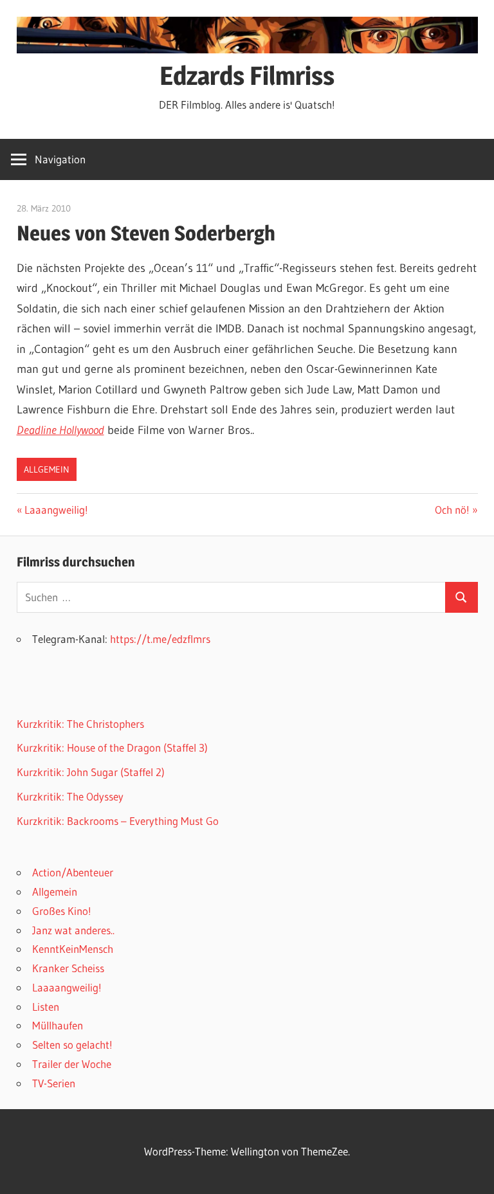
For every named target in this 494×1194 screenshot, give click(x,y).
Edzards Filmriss (247, 75)
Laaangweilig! (56, 509)
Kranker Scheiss (68, 968)
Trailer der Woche (71, 1064)
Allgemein (46, 469)
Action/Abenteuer (72, 872)
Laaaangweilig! (67, 987)
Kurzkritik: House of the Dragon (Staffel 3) (112, 747)
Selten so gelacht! (72, 1044)
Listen (45, 1006)
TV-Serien (53, 1083)
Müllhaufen (57, 1025)
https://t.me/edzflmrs (160, 639)
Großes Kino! (61, 911)
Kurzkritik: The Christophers (80, 723)
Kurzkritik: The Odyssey (70, 796)
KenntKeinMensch (72, 948)
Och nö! (455, 509)
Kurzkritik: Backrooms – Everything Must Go (118, 821)
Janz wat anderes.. (73, 930)
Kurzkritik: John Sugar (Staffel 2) (91, 772)
